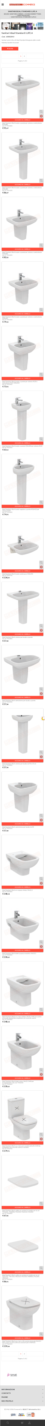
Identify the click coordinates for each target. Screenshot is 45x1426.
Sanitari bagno (23, 15)
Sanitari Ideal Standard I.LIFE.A (23, 17)
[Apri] (3, 4)
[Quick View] (41, 112)
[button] (8, 1423)
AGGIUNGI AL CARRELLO (22, 120)
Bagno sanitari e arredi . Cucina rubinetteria (22, 14)
